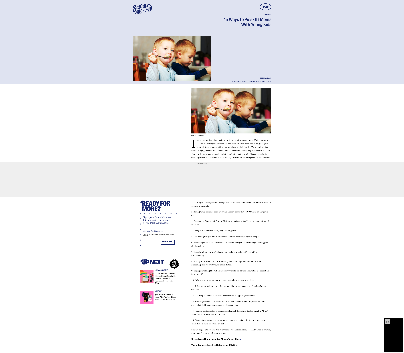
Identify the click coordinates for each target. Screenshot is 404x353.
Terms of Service (169, 234)
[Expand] (386, 320)
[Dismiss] (400, 320)
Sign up (165, 241)
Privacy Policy (145, 235)
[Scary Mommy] (142, 9)
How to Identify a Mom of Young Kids (221, 339)
